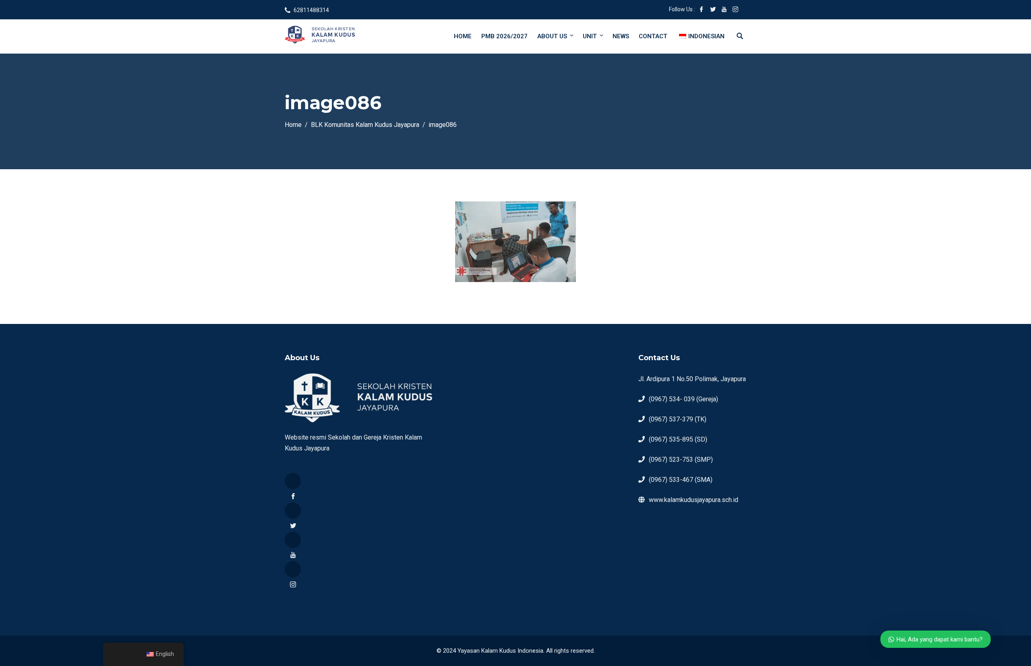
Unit (590, 36)
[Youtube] (293, 540)
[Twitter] (293, 510)
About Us (552, 36)
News (621, 36)
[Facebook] (293, 481)
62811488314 (311, 10)
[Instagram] (293, 569)
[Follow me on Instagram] (735, 10)
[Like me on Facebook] (701, 10)
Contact (653, 36)
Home (463, 36)
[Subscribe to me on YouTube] (724, 10)
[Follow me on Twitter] (713, 10)
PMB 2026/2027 (504, 36)
